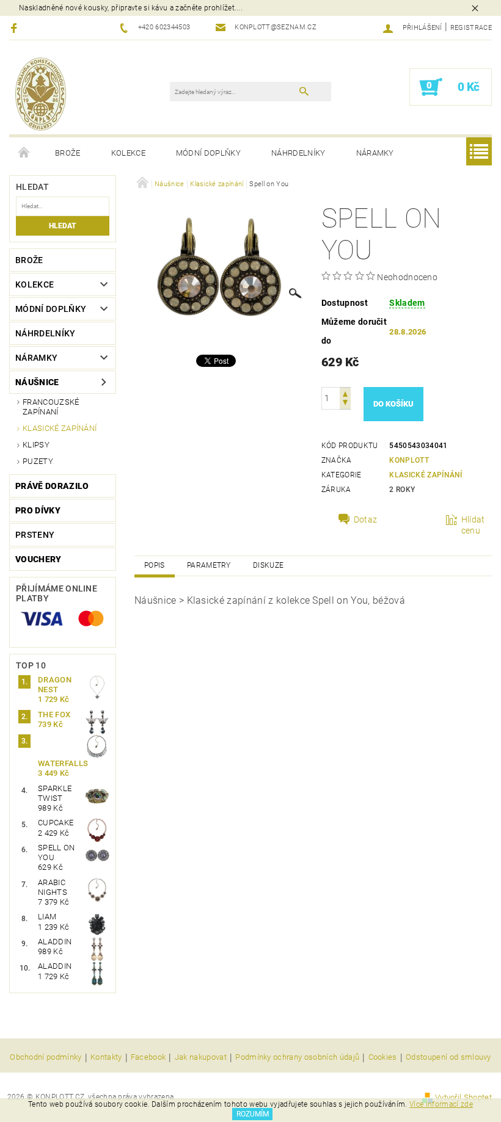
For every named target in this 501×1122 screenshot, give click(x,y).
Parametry (209, 565)
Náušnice (37, 382)
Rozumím (252, 1114)
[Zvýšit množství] (345, 393)
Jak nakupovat (201, 1057)
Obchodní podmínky (45, 1057)
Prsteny (34, 535)
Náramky (375, 152)
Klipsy (36, 444)
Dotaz (366, 519)
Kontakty (106, 1057)
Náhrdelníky (298, 152)
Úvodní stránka (24, 153)
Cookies (382, 1057)
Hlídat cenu (473, 525)
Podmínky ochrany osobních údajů (297, 1057)
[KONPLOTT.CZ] (40, 93)
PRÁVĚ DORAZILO (52, 486)
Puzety (38, 461)
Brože (68, 152)
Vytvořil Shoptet (463, 1097)
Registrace (471, 28)
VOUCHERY (38, 559)
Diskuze (268, 565)
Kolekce (128, 152)
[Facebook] (15, 28)
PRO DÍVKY (37, 510)
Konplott (409, 460)
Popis (154, 565)
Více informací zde (441, 1104)
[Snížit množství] (345, 404)
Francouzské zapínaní (51, 406)
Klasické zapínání (60, 428)
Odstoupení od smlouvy (448, 1057)
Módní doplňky (208, 152)
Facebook (148, 1057)
